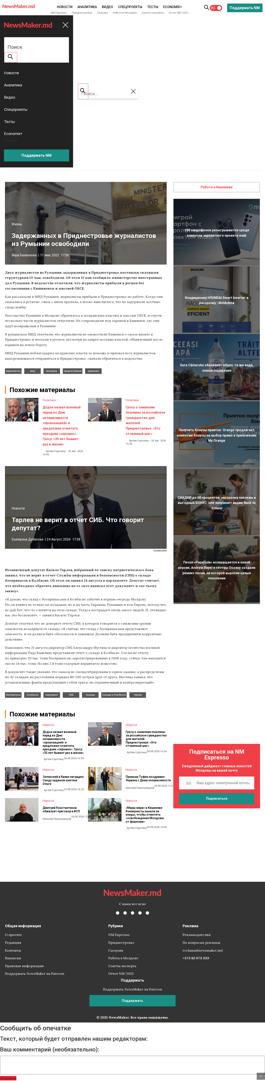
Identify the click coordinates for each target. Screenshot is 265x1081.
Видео (107, 7)
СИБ (71, 694)
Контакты (13, 950)
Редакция (13, 942)
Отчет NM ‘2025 (178, 12)
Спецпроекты (130, 7)
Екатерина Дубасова (27, 539)
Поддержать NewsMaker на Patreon (34, 973)
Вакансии (13, 958)
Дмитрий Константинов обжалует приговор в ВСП (61, 809)
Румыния (93, 371)
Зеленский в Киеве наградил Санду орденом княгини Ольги (63, 780)
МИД (32, 371)
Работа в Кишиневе (217, 187)
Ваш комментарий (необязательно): (49, 1049)
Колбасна (33, 694)
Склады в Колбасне (114, 694)
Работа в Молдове (125, 12)
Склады (90, 694)
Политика (49, 400)
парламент (51, 694)
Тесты (152, 7)
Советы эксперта (153, 12)
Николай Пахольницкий (140, 788)
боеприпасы (13, 694)
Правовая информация (24, 966)
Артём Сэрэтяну (56, 451)
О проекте (13, 935)
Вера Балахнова (24, 255)
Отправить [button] (8, 1078)
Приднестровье (82, 12)
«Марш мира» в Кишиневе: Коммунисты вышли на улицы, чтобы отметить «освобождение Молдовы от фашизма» (145, 814)
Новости (64, 7)
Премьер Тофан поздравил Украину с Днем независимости (148, 778)
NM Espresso (59, 12)
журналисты (13, 371)
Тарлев (138, 694)
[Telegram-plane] (147, 913)
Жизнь (17, 224)
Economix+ (172, 7)
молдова (51, 371)
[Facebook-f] (117, 913)
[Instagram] (132, 913)
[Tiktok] (140, 913)
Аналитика (87, 7)
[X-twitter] (125, 913)
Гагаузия (102, 12)
